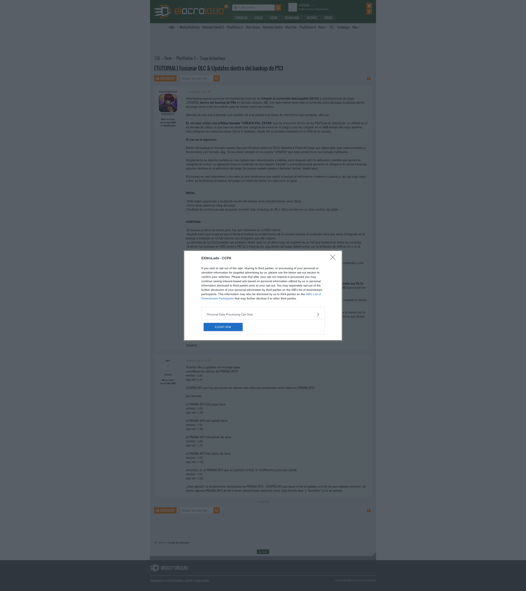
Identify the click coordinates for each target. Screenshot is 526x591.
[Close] (334, 258)
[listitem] (263, 314)
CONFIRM (223, 327)
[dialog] (263, 295)
